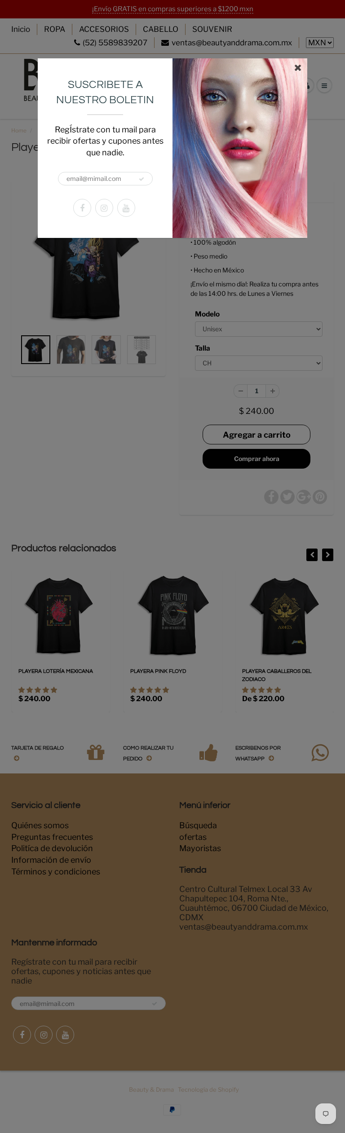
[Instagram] (104, 208)
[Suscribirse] (141, 179)
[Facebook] (82, 208)
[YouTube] (126, 208)
